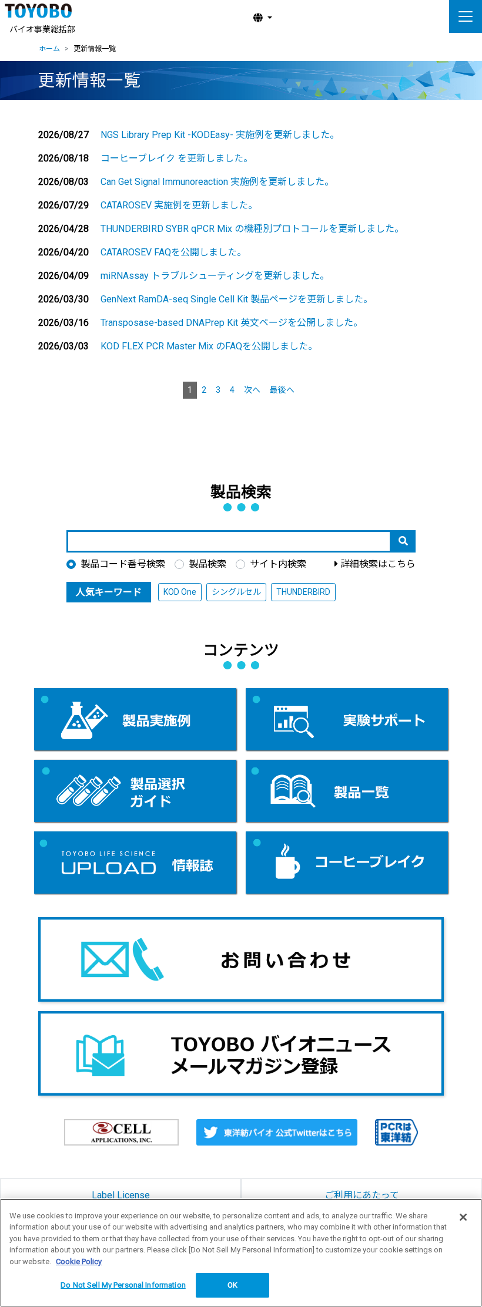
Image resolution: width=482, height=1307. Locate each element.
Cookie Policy (79, 1261)
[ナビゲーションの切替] (465, 16)
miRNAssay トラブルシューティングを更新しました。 (215, 275)
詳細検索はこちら (378, 564)
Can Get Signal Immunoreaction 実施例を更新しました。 (217, 181)
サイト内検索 (278, 564)
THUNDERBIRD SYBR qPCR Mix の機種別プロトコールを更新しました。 (252, 228)
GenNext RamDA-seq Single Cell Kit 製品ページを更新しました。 (237, 299)
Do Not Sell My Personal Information (123, 1285)
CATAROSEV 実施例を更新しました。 (179, 205)
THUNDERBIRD (303, 592)
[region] (241, 1252)
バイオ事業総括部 (42, 29)
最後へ (282, 390)
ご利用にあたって (361, 1195)
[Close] (463, 1217)
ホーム (49, 49)
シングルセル (236, 592)
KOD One (179, 592)
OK (232, 1285)
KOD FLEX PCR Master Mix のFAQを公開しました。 (209, 346)
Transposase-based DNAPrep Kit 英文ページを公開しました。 (232, 322)
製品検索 (207, 564)
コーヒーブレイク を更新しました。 (177, 158)
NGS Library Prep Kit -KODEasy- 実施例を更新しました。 (220, 134)
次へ (252, 390)
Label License (121, 1195)
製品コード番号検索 (123, 564)
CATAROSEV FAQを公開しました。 (173, 252)
